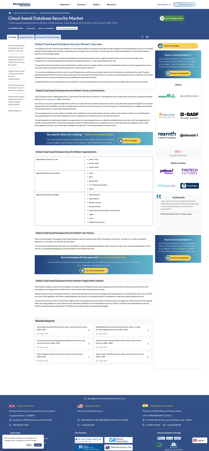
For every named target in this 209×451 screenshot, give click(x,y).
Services (81, 4)
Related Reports (15, 111)
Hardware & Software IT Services (25, 13)
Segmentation (26, 37)
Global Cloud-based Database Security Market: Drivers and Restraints (16, 61)
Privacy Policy (40, 443)
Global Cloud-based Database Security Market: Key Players (16, 87)
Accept (37, 445)
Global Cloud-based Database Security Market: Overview (16, 48)
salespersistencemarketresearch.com (106, 398)
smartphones (51, 99)
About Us (111, 4)
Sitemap (37, 447)
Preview (12, 37)
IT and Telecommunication (67, 28)
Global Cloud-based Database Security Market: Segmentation (16, 75)
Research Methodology (48, 37)
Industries (64, 4)
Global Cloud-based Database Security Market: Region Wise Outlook (16, 100)
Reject (29, 445)
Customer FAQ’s (41, 438)
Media (96, 4)
